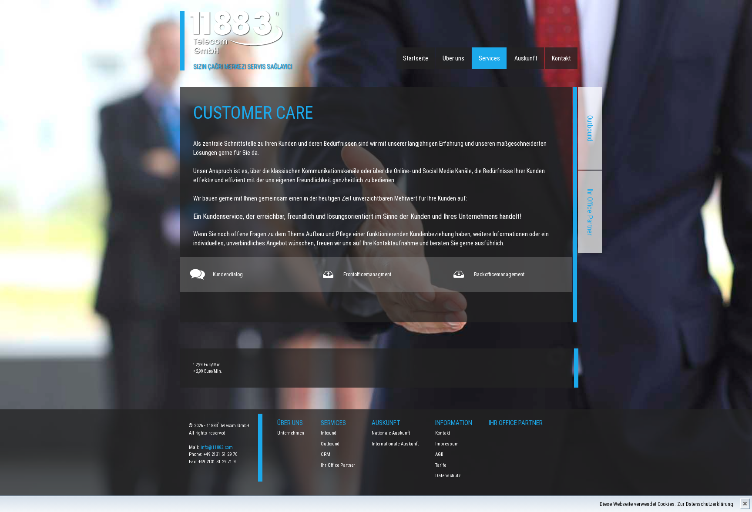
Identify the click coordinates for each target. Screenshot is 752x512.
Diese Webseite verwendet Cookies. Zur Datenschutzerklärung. (667, 504)
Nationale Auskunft (391, 433)
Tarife (440, 465)
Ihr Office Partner (590, 212)
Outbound (590, 128)
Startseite (415, 58)
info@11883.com (217, 447)
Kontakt (561, 58)
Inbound (328, 433)
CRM (325, 454)
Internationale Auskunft (395, 444)
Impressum (447, 444)
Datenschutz (448, 476)
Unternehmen (290, 433)
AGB (439, 454)
